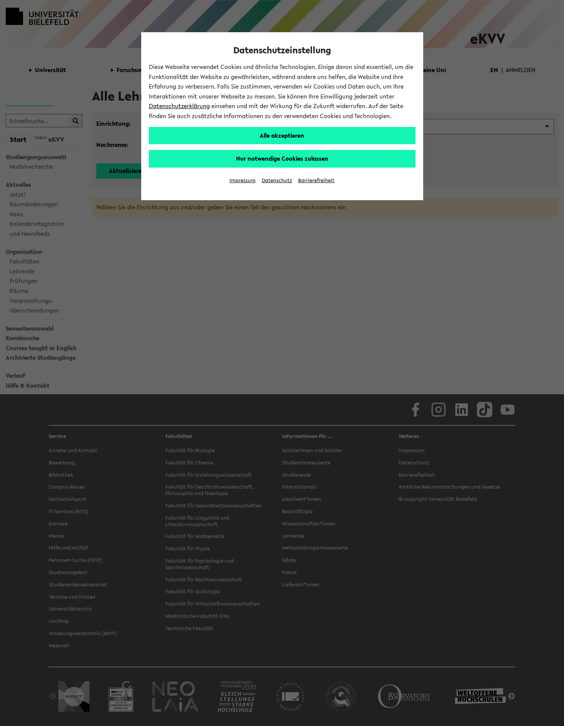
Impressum (242, 180)
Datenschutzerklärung (179, 106)
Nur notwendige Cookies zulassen (282, 158)
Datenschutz (277, 180)
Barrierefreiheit (316, 180)
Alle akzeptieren (282, 135)
